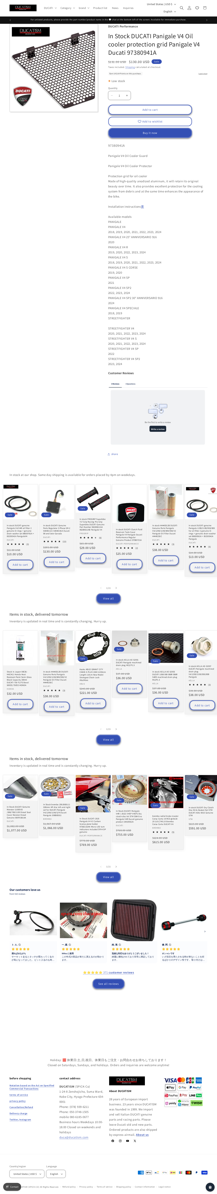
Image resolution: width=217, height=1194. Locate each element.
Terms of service (104, 1187)
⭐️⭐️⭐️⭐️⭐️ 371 (108, 972)
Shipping (130, 67)
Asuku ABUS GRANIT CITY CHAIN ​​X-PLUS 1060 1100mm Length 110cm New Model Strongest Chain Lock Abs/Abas (93, 675)
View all (108, 598)
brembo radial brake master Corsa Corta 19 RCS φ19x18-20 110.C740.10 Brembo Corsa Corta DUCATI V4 (165, 820)
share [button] (114, 454)
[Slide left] (100, 588)
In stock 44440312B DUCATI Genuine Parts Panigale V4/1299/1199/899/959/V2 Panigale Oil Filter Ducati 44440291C (164, 531)
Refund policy (69, 1187)
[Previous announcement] (10, 20)
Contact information (145, 1187)
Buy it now (150, 133)
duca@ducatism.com (73, 1137)
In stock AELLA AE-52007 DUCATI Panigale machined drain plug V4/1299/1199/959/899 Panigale (201, 671)
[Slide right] (116, 588)
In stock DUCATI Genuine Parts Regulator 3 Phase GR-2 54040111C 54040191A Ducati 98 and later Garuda (56, 529)
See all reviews (108, 984)
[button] (50, 8)
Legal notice (164, 1187)
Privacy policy (86, 1187)
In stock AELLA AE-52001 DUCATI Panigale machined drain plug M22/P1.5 (128, 663)
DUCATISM (22, 1187)
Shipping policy (123, 1187)
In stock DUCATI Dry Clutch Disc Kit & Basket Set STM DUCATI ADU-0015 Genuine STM (201, 811)
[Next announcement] (206, 20)
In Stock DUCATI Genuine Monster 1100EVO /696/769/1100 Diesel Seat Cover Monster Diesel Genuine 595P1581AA (19, 812)
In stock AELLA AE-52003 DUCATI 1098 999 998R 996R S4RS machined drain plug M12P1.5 (164, 676)
